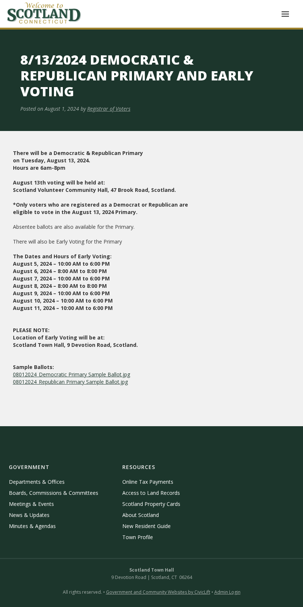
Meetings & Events (31, 503)
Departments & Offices (37, 481)
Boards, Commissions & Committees (53, 492)
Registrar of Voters (108, 108)
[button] (285, 14)
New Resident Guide (146, 526)
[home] (44, 13)
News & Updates (29, 514)
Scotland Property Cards (151, 503)
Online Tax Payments (147, 481)
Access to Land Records (151, 492)
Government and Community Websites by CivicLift (158, 592)
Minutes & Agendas (32, 526)
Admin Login (227, 592)
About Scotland (140, 514)
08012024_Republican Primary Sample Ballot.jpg (70, 381)
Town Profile (137, 537)
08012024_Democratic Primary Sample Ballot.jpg (71, 374)
